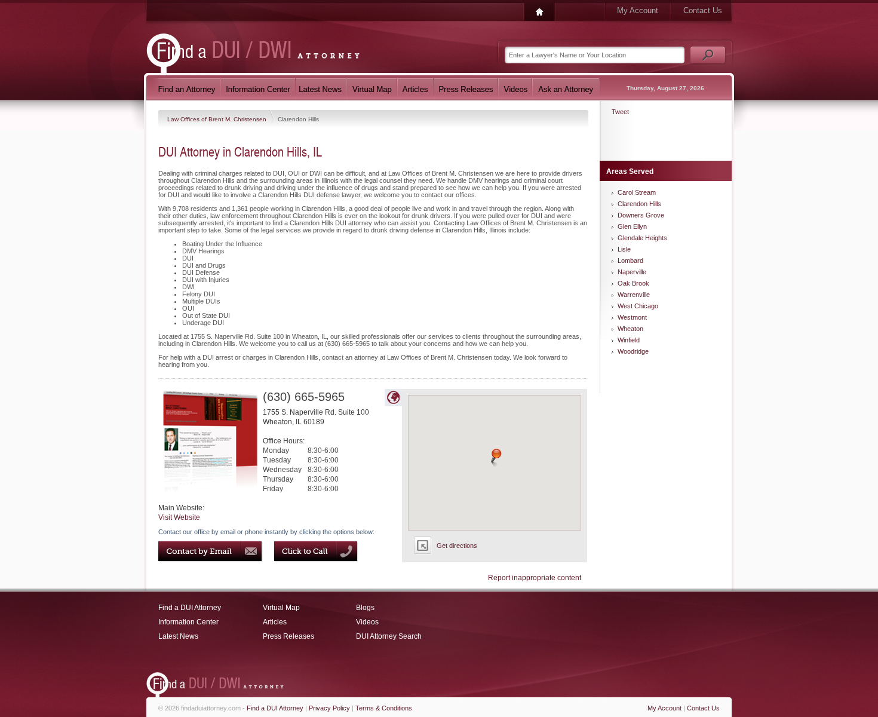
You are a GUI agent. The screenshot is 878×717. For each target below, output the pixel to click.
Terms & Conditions (383, 708)
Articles (275, 622)
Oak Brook (633, 283)
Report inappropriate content (534, 578)
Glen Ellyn (632, 226)
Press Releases (288, 636)
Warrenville (634, 294)
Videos (367, 622)
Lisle (624, 249)
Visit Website (179, 517)
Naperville (632, 271)
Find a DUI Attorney (189, 607)
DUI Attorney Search (389, 636)
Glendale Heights (642, 237)
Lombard (630, 260)
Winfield (629, 340)
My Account (637, 10)
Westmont (632, 317)
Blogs (365, 607)
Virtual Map (281, 607)
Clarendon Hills (639, 203)
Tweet (620, 111)
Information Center (188, 622)
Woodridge (633, 351)
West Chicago (638, 306)
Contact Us (702, 10)
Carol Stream (637, 192)
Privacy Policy (329, 708)
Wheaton (630, 328)
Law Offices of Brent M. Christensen (217, 119)
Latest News (178, 636)
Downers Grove (641, 215)
